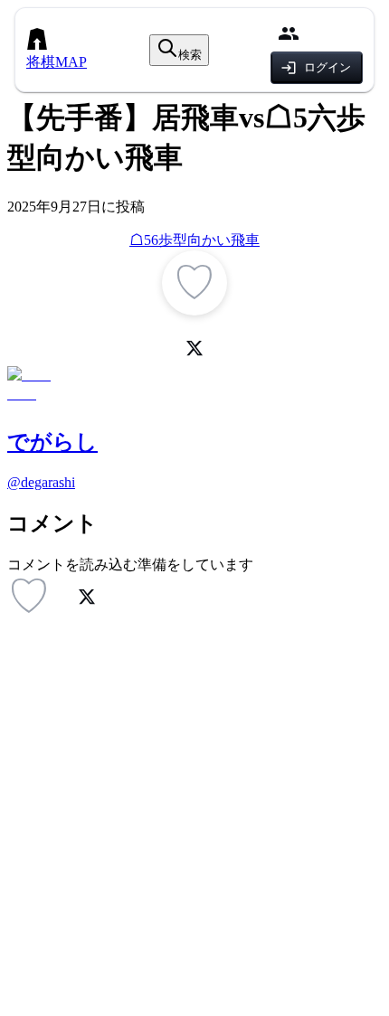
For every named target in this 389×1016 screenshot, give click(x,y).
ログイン (327, 67)
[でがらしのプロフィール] (194, 387)
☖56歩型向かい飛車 (194, 240)
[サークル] (288, 33)
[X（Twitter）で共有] (194, 348)
